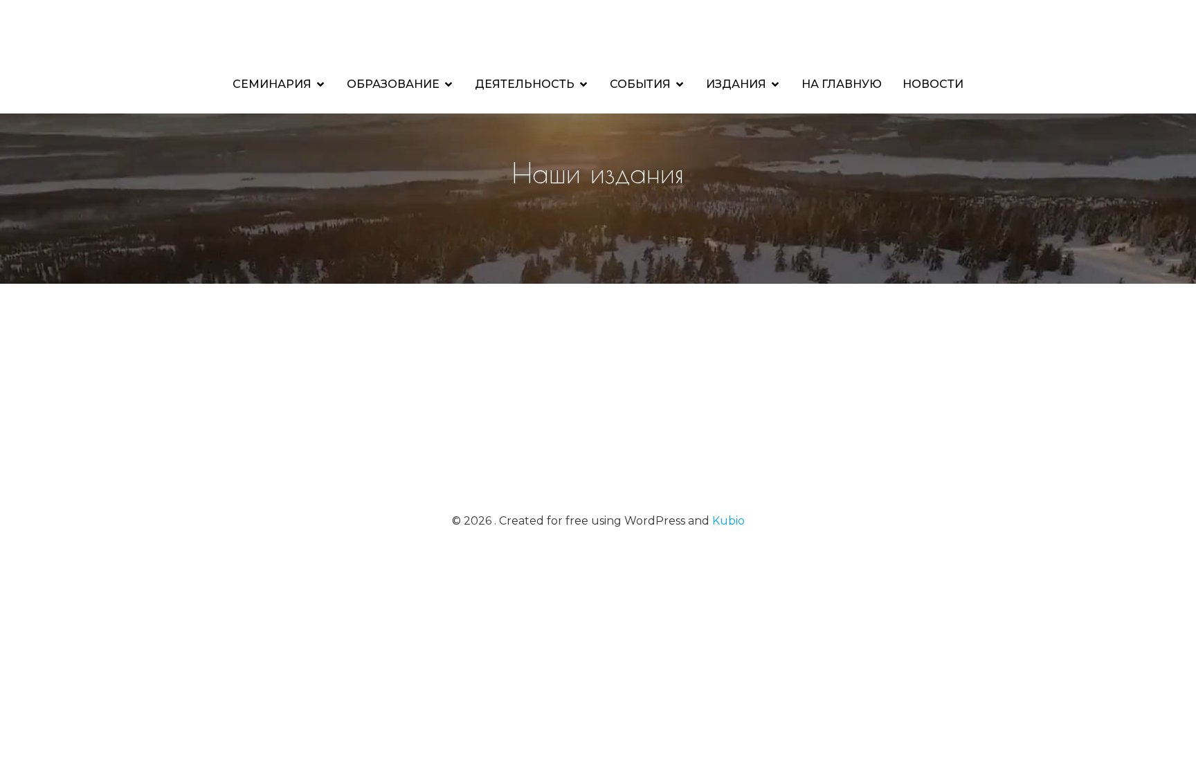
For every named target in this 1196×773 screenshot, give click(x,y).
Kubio (728, 520)
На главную (841, 84)
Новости (933, 84)
